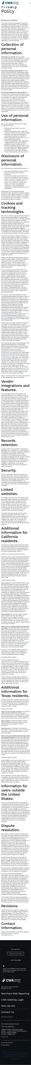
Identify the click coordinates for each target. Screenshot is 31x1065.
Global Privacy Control (21, 370)
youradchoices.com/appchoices (10, 352)
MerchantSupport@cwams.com (10, 1024)
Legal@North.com (19, 837)
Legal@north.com (8, 848)
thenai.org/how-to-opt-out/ (9, 355)
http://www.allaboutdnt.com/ (17, 368)
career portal (5, 99)
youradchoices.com (6, 351)
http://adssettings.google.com (9, 318)
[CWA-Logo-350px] (10, 1)
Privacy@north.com (6, 935)
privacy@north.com (6, 661)
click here (6, 357)
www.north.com (24, 28)
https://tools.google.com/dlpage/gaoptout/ (13, 317)
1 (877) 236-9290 (15, 960)
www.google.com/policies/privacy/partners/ (14, 313)
